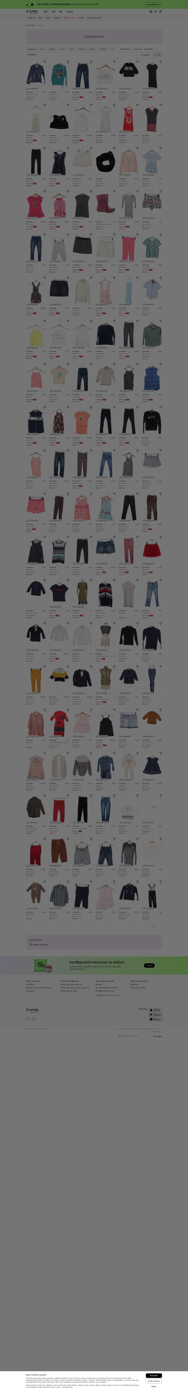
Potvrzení (154, 1376)
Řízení (154, 1386)
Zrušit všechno (154, 1381)
